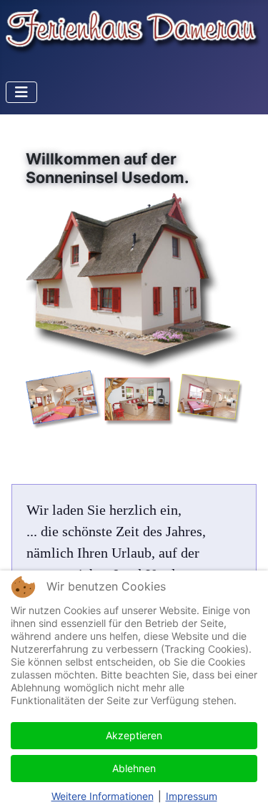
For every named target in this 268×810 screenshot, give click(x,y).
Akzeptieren (134, 735)
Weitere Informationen (102, 796)
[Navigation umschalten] (21, 92)
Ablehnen (134, 768)
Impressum (191, 796)
